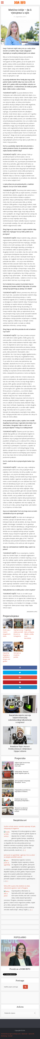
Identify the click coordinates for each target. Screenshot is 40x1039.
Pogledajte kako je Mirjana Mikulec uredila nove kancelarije (29, 634)
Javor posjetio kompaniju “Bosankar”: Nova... (22, 781)
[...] (25, 850)
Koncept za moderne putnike (17, 655)
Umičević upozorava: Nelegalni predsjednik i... (22, 799)
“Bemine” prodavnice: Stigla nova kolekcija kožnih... (21, 809)
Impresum (24, 1034)
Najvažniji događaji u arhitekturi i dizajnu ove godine (6, 657)
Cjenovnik (31, 1034)
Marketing (4, 1036)
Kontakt (10, 1036)
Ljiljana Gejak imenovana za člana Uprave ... (20, 952)
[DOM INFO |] (20, 2)
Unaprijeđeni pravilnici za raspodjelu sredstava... (22, 790)
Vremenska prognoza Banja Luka (11, 1034)
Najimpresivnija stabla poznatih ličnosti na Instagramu (18, 633)
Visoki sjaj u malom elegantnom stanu (6, 633)
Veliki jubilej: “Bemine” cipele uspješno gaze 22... (22, 772)
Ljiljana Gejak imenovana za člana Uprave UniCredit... (22, 764)
